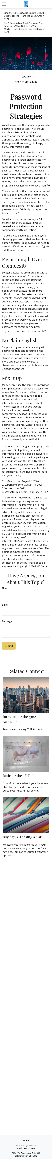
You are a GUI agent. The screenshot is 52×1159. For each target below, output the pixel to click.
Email (5, 604)
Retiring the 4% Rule (19, 775)
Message (7, 621)
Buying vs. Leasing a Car (22, 836)
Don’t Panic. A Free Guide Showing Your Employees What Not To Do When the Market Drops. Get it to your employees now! (24, 27)
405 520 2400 (29, 1148)
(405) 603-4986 (29, 1145)
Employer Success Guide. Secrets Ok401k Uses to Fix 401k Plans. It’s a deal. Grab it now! (24, 15)
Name (5, 588)
